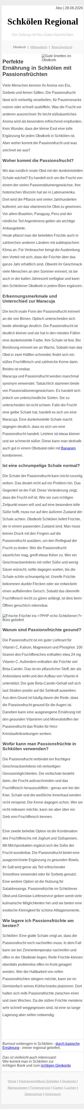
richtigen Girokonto (56, 1065)
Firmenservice (40, 1087)
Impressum (53, 1094)
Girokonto (69, 1081)
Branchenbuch (62, 47)
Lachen (71, 1087)
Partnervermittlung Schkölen (39, 1081)
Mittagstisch (38, 47)
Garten (58, 1087)
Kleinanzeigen (18, 1087)
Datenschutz (33, 1094)
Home (12, 1081)
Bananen (68, 448)
